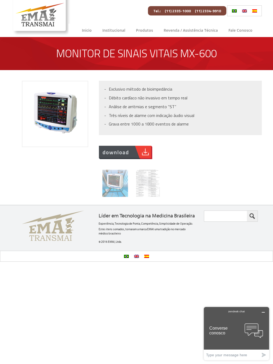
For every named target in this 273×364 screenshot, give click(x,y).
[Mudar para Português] (234, 10)
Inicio (87, 30)
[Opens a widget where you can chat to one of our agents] (236, 333)
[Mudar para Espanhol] (255, 10)
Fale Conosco (240, 30)
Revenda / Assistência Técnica (191, 30)
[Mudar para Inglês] (244, 10)
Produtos (144, 30)
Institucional (113, 30)
